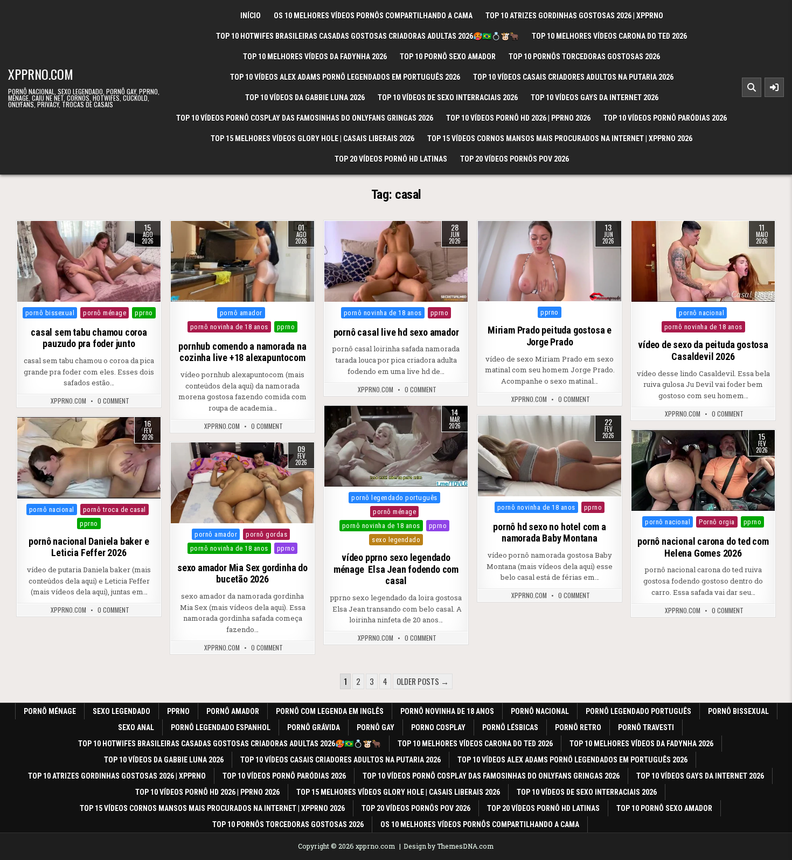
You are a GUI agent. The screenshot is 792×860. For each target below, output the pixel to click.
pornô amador (241, 313)
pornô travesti (646, 727)
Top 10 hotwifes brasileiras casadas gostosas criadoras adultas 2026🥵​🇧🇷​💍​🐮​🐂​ (367, 36)
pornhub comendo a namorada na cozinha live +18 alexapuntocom (242, 352)
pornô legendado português (394, 498)
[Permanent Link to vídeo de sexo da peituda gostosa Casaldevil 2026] (703, 261)
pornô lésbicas (510, 727)
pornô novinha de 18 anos (229, 327)
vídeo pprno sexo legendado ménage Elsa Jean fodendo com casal (396, 569)
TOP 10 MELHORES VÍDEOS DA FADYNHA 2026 (315, 56)
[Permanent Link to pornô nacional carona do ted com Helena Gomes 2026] (703, 470)
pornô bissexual (50, 313)
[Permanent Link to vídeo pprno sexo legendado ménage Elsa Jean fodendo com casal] (396, 446)
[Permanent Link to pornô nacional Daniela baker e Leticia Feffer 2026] (89, 457)
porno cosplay (438, 727)
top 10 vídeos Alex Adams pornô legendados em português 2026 (345, 77)
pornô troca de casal (114, 509)
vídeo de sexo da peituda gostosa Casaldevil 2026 (703, 350)
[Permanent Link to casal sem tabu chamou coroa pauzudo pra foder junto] (89, 261)
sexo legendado (396, 540)
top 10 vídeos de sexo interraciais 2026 (448, 97)
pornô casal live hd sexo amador (396, 332)
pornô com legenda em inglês (330, 711)
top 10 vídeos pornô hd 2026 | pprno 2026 (518, 118)
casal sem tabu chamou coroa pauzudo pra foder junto (89, 338)
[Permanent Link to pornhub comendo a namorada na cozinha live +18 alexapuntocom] (242, 261)
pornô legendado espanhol (220, 727)
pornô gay (375, 727)
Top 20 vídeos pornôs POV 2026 (514, 159)
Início (250, 15)
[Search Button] (751, 87)
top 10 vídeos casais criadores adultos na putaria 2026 (573, 77)
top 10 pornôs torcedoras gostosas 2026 (584, 56)
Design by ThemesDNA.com (449, 846)
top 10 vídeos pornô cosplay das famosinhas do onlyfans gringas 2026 (304, 118)
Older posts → (423, 681)
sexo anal (136, 727)
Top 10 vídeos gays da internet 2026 (594, 97)
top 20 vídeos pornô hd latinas (391, 159)
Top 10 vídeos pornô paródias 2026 (665, 118)
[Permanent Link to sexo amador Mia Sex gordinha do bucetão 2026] (242, 482)
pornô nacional (701, 313)
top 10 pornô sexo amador (448, 56)
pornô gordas (266, 534)
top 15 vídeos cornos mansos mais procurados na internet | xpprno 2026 (559, 138)
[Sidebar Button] (774, 87)
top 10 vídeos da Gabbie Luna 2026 (305, 97)
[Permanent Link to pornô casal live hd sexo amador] (396, 261)
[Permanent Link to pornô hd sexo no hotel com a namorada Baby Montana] (549, 455)
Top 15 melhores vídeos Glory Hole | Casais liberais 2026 (312, 138)
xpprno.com (40, 74)
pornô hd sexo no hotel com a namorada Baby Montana (549, 532)
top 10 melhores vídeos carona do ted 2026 (609, 36)
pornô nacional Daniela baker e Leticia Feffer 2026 (89, 547)
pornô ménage (104, 313)
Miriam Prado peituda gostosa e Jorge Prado (550, 336)
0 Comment (113, 401)
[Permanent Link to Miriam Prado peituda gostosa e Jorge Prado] (549, 261)
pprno (144, 313)
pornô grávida (313, 727)
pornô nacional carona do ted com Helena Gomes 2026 (703, 547)
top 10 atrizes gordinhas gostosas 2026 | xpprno (574, 15)
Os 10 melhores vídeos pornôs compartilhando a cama (373, 15)
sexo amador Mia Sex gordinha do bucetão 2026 (242, 573)
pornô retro (578, 727)
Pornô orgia (717, 522)
